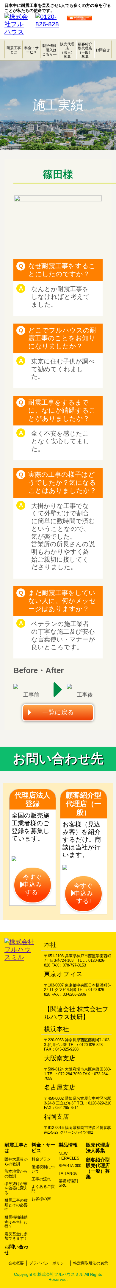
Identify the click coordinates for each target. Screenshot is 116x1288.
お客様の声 (41, 1199)
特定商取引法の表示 (90, 1263)
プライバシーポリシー (48, 1263)
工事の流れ (41, 1179)
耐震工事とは (14, 50)
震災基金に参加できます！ (16, 1236)
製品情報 (68, 1144)
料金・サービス (31, 50)
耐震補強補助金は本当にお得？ (16, 1222)
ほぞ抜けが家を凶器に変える (16, 1188)
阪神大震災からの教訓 (16, 1161)
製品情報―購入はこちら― (49, 50)
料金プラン (41, 1159)
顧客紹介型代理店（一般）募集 (85, 50)
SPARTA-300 (70, 1165)
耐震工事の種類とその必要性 (16, 1205)
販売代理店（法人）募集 (67, 50)
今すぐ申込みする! (32, 885)
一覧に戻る (58, 712)
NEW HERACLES (69, 1155)
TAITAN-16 (68, 1173)
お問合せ (102, 50)
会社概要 (16, 1263)
